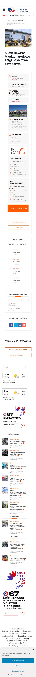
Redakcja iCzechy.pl (19, 638)
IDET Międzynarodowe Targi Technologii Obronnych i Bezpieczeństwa (17, 546)
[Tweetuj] (16, 325)
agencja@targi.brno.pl (20, 196)
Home (8, 20)
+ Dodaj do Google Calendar (18, 222)
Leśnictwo (20, 20)
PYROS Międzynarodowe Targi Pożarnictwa (18, 559)
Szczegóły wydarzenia (19, 95)
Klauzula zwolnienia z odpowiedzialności (17, 641)
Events (14, 20)
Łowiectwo (9, 22)
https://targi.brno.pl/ (19, 201)
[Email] (24, 325)
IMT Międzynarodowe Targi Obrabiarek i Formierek (17, 454)
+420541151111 (14, 166)
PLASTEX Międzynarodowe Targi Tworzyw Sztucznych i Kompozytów (18, 493)
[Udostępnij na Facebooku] (11, 325)
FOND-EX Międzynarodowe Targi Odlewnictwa (18, 479)
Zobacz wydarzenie (20, 349)
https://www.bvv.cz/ (19, 174)
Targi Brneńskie (25, 636)
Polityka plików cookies (12, 674)
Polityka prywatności (23, 674)
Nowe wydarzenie (16, 355)
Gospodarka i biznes (17, 633)
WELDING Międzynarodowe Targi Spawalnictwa (18, 467)
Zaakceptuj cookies (18, 660)
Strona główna (17, 629)
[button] (33, 650)
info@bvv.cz (17, 170)
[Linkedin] (20, 325)
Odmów (18, 666)
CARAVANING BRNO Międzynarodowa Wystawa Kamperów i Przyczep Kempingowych (17, 527)
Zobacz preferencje (18, 671)
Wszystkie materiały (11, 631)
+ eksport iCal (18, 227)
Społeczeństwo (9, 636)
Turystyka (27, 631)
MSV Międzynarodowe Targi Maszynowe (18, 300)
